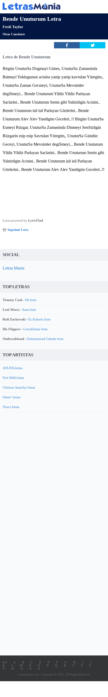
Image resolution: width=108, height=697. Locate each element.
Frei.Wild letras (13, 378)
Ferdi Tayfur (13, 27)
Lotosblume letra (35, 329)
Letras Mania (13, 268)
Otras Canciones (14, 34)
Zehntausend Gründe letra (45, 339)
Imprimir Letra (18, 230)
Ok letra (30, 300)
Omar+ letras (11, 397)
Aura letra (29, 310)
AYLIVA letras (13, 368)
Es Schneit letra (39, 319)
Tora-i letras (11, 407)
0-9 (5, 662)
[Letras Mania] (46, 6)
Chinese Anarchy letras (19, 387)
